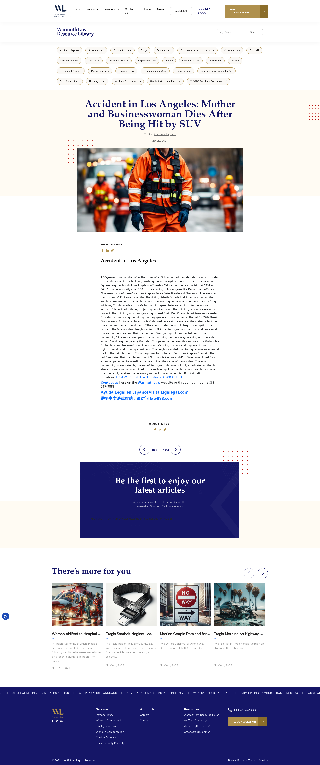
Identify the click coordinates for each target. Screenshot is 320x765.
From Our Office (191, 60)
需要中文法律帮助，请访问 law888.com (137, 398)
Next (263, 573)
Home (76, 9)
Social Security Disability (110, 743)
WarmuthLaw (149, 382)
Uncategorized (97, 81)
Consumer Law (232, 50)
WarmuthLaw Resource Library (202, 714)
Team (147, 9)
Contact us (130, 10)
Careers (144, 714)
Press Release (183, 70)
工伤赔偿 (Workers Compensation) (208, 81)
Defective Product (119, 60)
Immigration (215, 60)
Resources (110, 9)
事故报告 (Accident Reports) (165, 81)
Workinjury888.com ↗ (197, 726)
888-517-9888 (245, 710)
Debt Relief (94, 60)
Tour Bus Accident (70, 81)
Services (90, 9)
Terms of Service (258, 760)
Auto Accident (96, 50)
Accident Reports (69, 50)
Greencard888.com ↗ (197, 731)
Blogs (144, 50)
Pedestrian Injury (100, 70)
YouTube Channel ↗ (196, 720)
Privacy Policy (236, 760)
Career (160, 9)
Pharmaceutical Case (155, 70)
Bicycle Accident (123, 50)
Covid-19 (254, 50)
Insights (235, 60)
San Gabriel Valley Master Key (217, 70)
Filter (253, 32)
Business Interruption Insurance (198, 50)
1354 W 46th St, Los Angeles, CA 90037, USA (149, 377)
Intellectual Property (71, 70)
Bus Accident (164, 50)
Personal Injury (126, 70)
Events (169, 60)
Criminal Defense (69, 60)
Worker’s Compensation (110, 720)
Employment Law (147, 60)
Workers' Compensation (128, 81)
